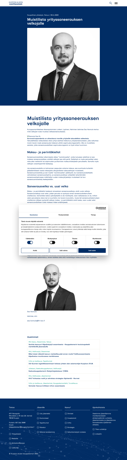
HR (30, 342)
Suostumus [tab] (34, 215)
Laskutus (15, 448)
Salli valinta (63, 250)
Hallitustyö (36, 351)
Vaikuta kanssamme (47, 432)
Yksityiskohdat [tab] (63, 215)
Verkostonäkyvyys (18, 443)
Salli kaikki (92, 250)
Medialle (15, 438)
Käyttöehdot (113, 454)
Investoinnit (71, 418)
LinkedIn (98, 434)
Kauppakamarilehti (60, 383)
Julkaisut (32, 368)
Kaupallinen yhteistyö (35, 15)
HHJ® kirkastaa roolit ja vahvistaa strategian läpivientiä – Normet (54, 378)
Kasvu (34, 342)
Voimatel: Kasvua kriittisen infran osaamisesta (47, 386)
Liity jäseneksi (45, 414)
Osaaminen (41, 342)
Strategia (70, 427)
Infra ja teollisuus (35, 361)
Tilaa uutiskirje (100, 429)
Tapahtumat (47, 361)
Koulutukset (44, 418)
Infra (69, 423)
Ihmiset (70, 414)
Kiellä (35, 250)
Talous (46, 15)
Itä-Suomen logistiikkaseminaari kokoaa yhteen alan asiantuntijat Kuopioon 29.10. (61, 364)
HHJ (30, 351)
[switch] (52, 242)
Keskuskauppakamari (44, 368)
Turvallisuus (73, 383)
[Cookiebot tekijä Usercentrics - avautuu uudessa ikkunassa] (97, 208)
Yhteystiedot (16, 434)
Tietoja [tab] (93, 215)
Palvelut (43, 427)
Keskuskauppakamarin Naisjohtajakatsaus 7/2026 (48, 371)
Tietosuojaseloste (100, 454)
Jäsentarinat (46, 376)
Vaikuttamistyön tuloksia (76, 432)
